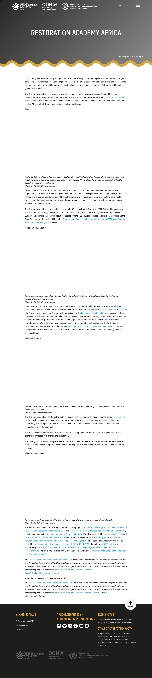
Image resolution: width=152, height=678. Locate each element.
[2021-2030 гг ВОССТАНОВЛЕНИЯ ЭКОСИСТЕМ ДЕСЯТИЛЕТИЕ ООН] (54, 9)
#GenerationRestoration (49, 573)
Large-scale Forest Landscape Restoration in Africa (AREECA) (97, 530)
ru (120, 5)
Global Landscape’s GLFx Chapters (93, 313)
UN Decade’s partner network (103, 309)
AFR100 (123, 309)
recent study (118, 417)
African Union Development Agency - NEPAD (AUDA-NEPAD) (63, 544)
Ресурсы (19, 629)
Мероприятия (22, 625)
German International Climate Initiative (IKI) (65, 534)
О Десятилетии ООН (25, 621)
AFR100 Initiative (108, 544)
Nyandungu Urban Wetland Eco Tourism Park (86, 326)
